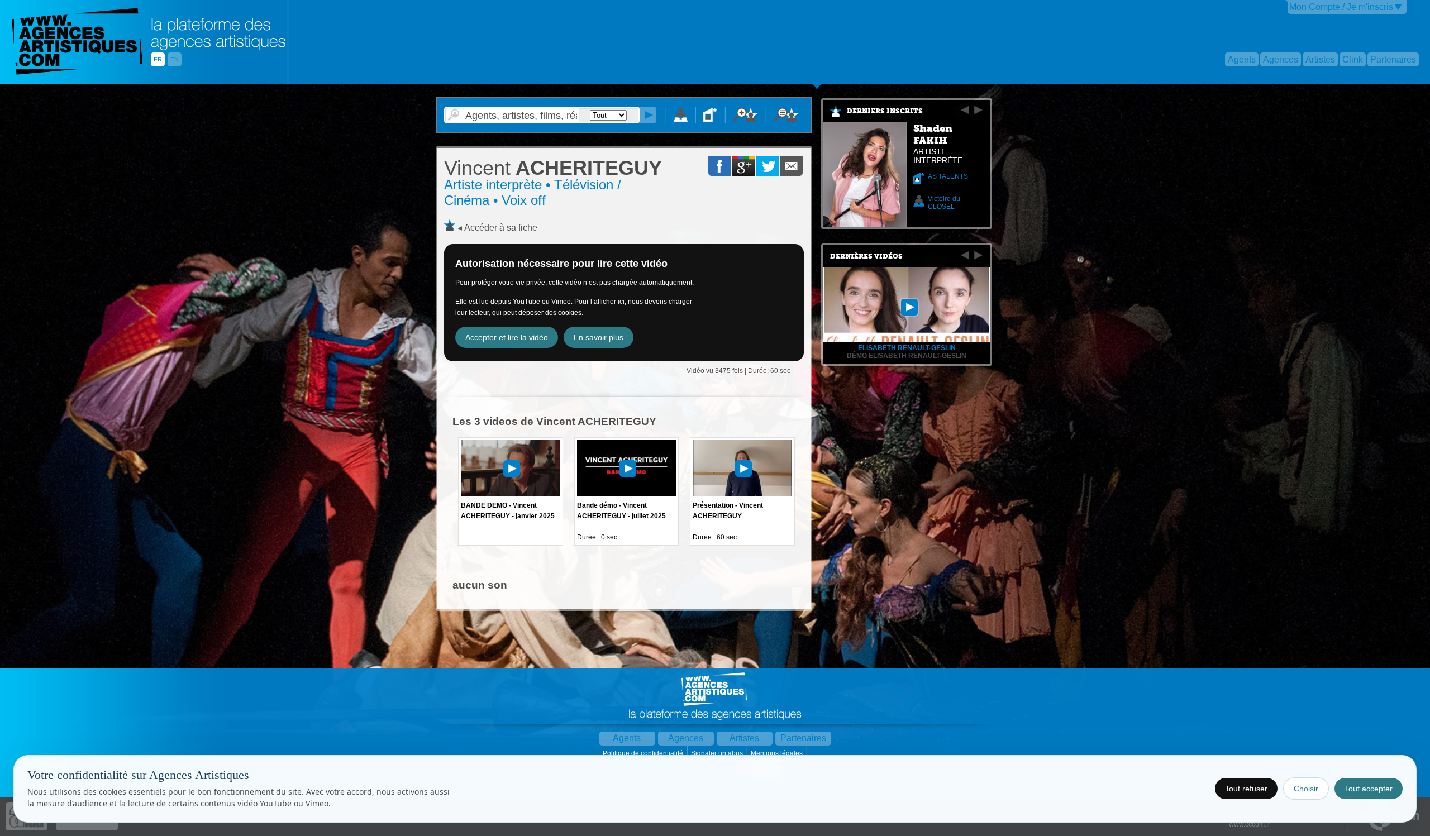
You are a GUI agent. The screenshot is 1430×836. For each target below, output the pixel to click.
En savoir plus (598, 337)
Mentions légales (777, 753)
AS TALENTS (948, 176)
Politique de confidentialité (644, 753)
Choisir (1306, 788)
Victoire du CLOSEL (944, 203)
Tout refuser (1246, 788)
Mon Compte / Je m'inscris (1341, 7)
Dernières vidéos (866, 256)
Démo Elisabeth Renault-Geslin (906, 356)
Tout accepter (1369, 788)
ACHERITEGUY (553, 167)
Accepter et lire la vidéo (506, 337)
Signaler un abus (718, 753)
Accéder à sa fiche (500, 227)
